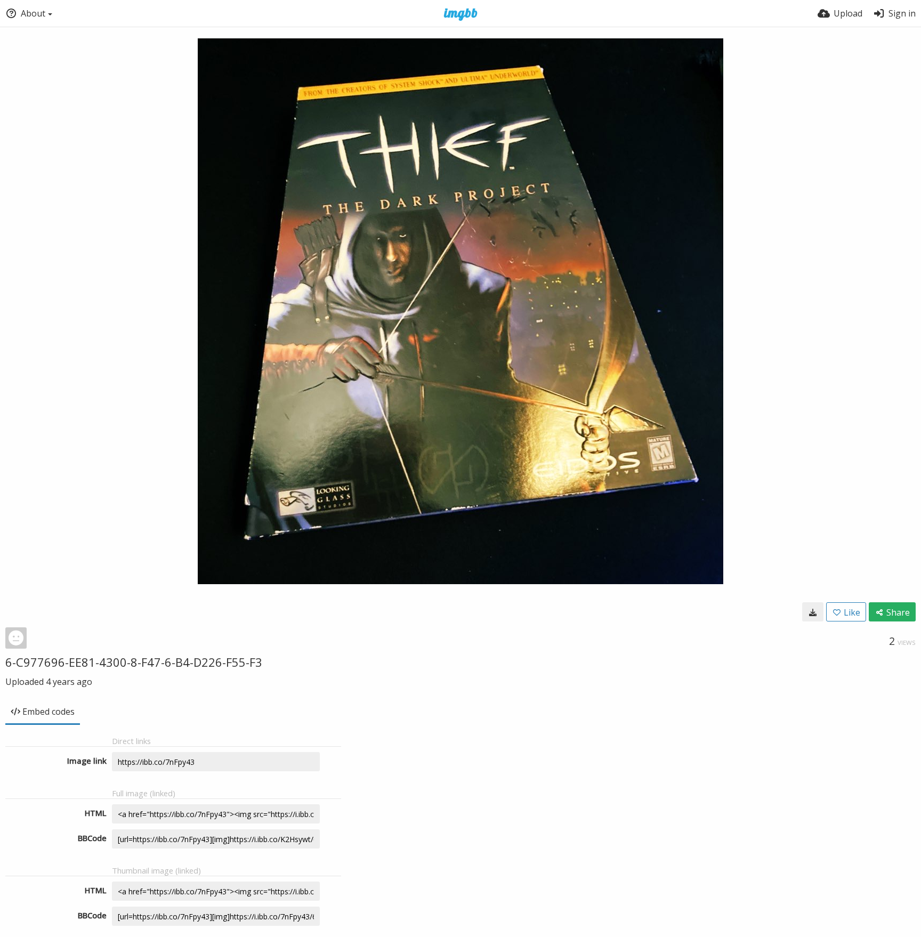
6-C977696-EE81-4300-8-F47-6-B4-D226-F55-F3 (133, 662)
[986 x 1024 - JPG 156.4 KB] (812, 611)
